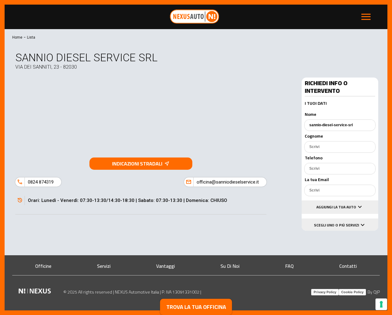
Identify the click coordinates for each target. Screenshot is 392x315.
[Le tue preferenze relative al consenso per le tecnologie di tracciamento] (381, 304)
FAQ (289, 266)
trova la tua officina (196, 307)
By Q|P (374, 292)
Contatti (348, 266)
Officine (43, 266)
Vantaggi (165, 266)
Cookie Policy (352, 292)
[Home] (194, 21)
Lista (31, 37)
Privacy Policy (325, 292)
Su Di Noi (230, 266)
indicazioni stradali (141, 163)
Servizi (104, 266)
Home (17, 37)
